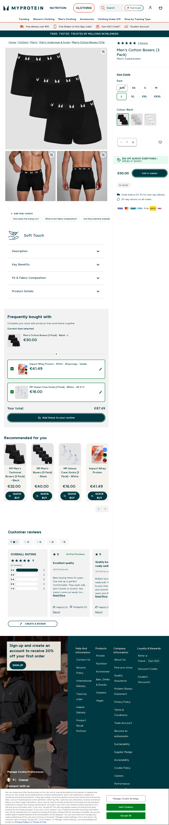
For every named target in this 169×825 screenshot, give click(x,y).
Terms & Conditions (120, 712)
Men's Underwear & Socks (54, 42)
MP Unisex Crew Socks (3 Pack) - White (70, 472)
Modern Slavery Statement (123, 691)
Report (56, 612)
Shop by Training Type (137, 19)
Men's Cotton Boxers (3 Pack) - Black (94, 42)
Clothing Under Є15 (109, 19)
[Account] (151, 8)
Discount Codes (147, 668)
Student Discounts (144, 679)
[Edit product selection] (100, 369)
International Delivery (83, 683)
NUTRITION (58, 8)
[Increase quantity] (133, 142)
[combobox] (122, 8)
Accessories (87, 19)
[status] (127, 142)
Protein (100, 655)
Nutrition (101, 663)
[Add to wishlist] (160, 142)
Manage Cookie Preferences (25, 771)
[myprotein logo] (23, 8)
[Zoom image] (103, 51)
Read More (59, 595)
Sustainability (122, 744)
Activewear (103, 671)
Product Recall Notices (81, 725)
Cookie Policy (122, 767)
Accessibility (121, 760)
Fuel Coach (135, 8)
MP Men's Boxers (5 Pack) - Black (42, 472)
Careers (118, 775)
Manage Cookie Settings (126, 798)
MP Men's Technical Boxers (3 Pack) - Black (15, 474)
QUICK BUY (17, 495)
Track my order (81, 697)
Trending (24, 19)
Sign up (18, 665)
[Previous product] (98, 509)
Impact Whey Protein (97, 470)
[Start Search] (103, 8)
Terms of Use (39, 822)
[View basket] (161, 8)
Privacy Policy (122, 701)
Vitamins (101, 692)
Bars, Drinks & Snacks (103, 682)
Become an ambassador (121, 733)
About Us (120, 659)
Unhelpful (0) (80, 607)
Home (12, 42)
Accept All (125, 815)
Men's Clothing (67, 19)
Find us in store (123, 667)
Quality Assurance (120, 678)
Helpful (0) (62, 607)
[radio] (122, 88)
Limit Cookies (126, 807)
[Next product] (105, 509)
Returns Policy (81, 670)
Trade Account (123, 723)
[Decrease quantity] (121, 142)
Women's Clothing (43, 19)
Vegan (99, 700)
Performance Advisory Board (123, 786)
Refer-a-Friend (148, 658)
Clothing (23, 42)
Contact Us (83, 659)
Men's (33, 42)
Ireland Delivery (80, 710)
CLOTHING (84, 8)
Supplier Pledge (123, 752)
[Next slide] (108, 479)
